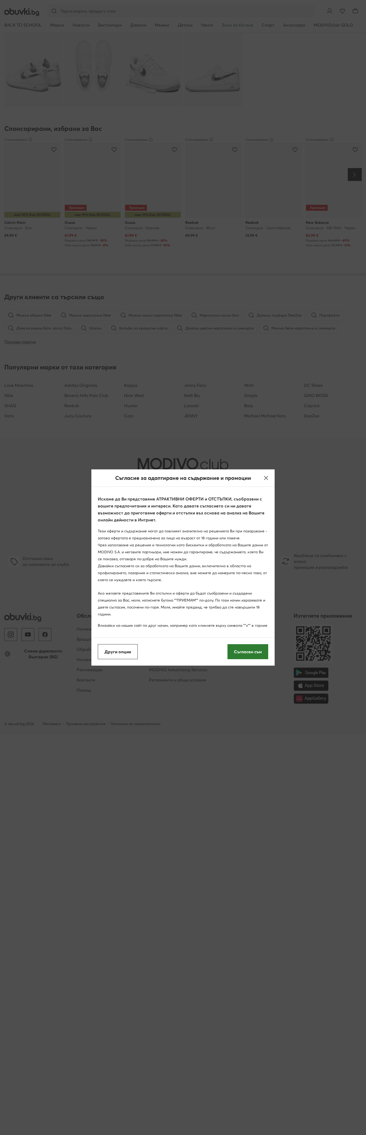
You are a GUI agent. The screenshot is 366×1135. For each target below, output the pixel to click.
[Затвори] (266, 478)
